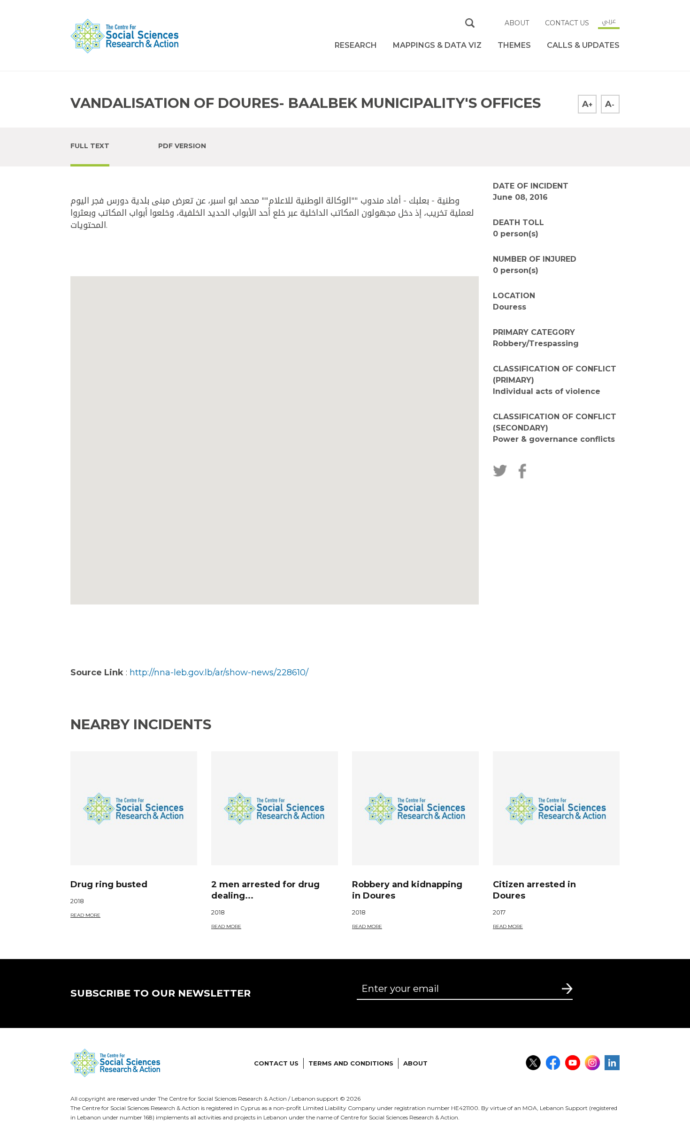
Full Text (89, 146)
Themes (514, 45)
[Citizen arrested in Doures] (556, 808)
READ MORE (85, 915)
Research (356, 45)
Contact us (567, 23)
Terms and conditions (350, 1063)
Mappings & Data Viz (437, 45)
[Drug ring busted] (133, 808)
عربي (609, 20)
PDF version (182, 146)
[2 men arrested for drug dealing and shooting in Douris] (274, 808)
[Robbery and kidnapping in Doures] (415, 808)
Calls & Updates (583, 45)
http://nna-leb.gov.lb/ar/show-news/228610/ (219, 672)
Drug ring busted (108, 884)
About (517, 23)
